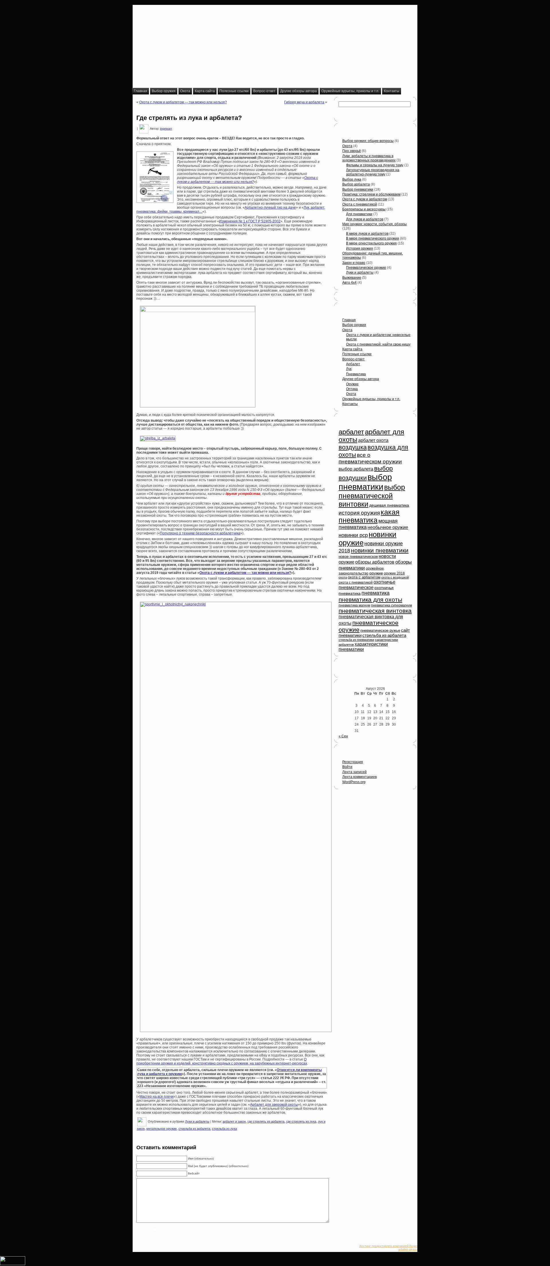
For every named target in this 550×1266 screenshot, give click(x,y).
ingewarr (166, 128)
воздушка (353, 447)
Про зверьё (351, 151)
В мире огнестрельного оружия (371, 243)
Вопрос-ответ (353, 359)
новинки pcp (353, 535)
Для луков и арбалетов (364, 219)
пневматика (376, 593)
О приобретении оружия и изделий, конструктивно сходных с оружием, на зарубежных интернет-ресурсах (221, 1061)
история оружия (359, 513)
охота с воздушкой (395, 577)
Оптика (352, 389)
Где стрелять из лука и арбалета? (189, 117)
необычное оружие (388, 527)
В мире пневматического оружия (372, 238)
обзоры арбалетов (374, 562)
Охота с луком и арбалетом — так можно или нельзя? (183, 102)
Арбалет (353, 364)
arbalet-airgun (372, 66)
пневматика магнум (354, 605)
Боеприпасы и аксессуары (364, 209)
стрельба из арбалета (194, 1128)
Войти (347, 767)
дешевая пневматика (389, 505)
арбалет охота (373, 440)
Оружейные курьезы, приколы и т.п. (371, 399)
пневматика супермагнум (391, 605)
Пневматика (356, 374)
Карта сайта (352, 349)
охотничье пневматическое (367, 584)
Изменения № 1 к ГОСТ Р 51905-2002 (249, 221)
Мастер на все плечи (157, 1097)
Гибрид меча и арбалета (304, 102)
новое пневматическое (358, 557)
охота (343, 577)
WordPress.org (354, 782)
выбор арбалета (356, 469)
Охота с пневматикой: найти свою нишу (378, 344)
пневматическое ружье (380, 631)
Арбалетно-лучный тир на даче (270, 208)
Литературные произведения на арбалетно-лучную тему (372, 172)
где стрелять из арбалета (265, 1121)
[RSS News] (137, 1248)
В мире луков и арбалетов (367, 234)
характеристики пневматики (363, 647)
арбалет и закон (234, 1121)
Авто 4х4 (349, 283)
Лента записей (354, 772)
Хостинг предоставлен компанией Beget (388, 1246)
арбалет (351, 432)
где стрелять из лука (301, 1121)
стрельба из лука (224, 1128)
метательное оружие (161, 1128)
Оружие (352, 384)
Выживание (351, 278)
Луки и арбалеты (197, 1121)
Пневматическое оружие (366, 268)
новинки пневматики (379, 550)
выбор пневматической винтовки (372, 495)
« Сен (343, 736)
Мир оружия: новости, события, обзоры (374, 224)
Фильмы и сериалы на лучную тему (374, 165)
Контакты (350, 404)
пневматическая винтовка (375, 610)
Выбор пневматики (357, 189)
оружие (376, 573)
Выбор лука (351, 179)
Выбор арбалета (356, 184)
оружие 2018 (394, 573)
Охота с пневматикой (359, 204)
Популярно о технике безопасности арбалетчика (200, 533)
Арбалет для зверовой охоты (274, 1105)
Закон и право (353, 263)
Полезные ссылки (357, 354)
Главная (349, 320)
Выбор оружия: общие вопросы (368, 141)
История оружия (359, 248)
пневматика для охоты (370, 599)
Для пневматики (359, 214)
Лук (348, 369)
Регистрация (352, 762)
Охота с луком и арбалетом (364, 199)
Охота (347, 146)
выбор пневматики (365, 481)
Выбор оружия (354, 325)
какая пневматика (369, 516)
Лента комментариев (359, 777)
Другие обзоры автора (360, 379)
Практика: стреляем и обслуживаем (371, 194)
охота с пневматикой (356, 582)
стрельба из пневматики (356, 639)
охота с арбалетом (364, 577)
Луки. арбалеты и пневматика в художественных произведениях (369, 158)
